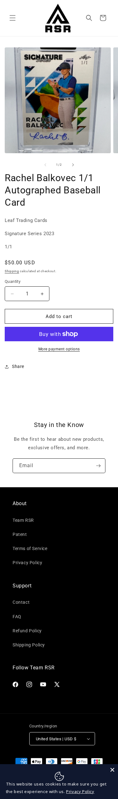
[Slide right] (73, 165)
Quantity (12, 281)
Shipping (12, 271)
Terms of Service (30, 548)
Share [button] (18, 366)
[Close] (112, 770)
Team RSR (23, 520)
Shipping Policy (29, 644)
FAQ (17, 616)
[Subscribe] (98, 465)
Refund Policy (27, 630)
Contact (21, 602)
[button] (13, 18)
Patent (20, 534)
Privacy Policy (27, 562)
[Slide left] (45, 165)
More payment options (59, 349)
